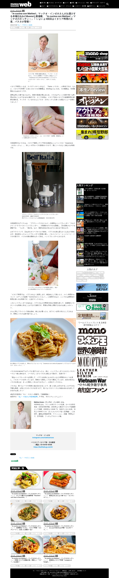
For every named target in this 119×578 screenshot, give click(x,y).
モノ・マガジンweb (24, 25)
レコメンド (96, 275)
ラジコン (79, 280)
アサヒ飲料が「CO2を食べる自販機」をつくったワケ (95, 189)
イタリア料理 (14, 27)
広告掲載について (81, 570)
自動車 (86, 272)
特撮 (90, 272)
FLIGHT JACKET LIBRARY (93, 236)
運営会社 (64, 570)
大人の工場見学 (94, 278)
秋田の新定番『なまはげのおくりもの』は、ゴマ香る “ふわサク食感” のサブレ (96, 245)
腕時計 (102, 278)
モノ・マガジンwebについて (40, 570)
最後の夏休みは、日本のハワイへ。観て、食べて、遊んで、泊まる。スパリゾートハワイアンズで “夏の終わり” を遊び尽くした (96, 261)
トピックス (102, 6)
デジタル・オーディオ (55, 2)
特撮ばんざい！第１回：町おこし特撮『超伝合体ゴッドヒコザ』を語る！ (95, 221)
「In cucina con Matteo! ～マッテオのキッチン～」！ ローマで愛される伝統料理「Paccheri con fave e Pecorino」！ (26, 495)
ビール (78, 275)
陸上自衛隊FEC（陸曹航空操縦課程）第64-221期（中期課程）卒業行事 (96, 197)
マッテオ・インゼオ (35, 27)
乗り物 (43, 2)
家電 (73, 2)
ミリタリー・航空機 (80, 6)
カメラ (67, 2)
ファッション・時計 (83, 2)
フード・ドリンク (66, 6)
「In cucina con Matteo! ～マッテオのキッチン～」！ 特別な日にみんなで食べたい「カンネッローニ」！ (59, 495)
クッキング (22, 27)
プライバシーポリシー (55, 570)
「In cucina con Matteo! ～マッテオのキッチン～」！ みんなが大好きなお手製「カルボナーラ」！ (59, 528)
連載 (23, 10)
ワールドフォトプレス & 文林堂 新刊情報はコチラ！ (92, 323)
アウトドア (80, 272)
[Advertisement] (92, 28)
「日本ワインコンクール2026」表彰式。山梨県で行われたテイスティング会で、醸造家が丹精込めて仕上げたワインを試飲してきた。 (96, 230)
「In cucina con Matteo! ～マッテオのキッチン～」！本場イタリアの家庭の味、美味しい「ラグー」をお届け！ (26, 560)
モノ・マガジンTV (87, 275)
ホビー (43, 6)
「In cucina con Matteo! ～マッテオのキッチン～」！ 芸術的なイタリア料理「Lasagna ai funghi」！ (59, 560)
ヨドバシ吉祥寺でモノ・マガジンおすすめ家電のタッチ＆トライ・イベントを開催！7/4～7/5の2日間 (96, 213)
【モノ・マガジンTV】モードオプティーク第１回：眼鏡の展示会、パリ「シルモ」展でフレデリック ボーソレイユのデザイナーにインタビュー (96, 254)
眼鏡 (102, 275)
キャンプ (86, 278)
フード (85, 280)
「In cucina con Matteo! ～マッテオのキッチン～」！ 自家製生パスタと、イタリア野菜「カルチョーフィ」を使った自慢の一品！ (26, 528)
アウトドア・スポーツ (98, 2)
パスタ (27, 27)
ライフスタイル (53, 6)
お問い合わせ (72, 570)
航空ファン (92, 6)
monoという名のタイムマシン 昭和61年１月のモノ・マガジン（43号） (96, 205)
